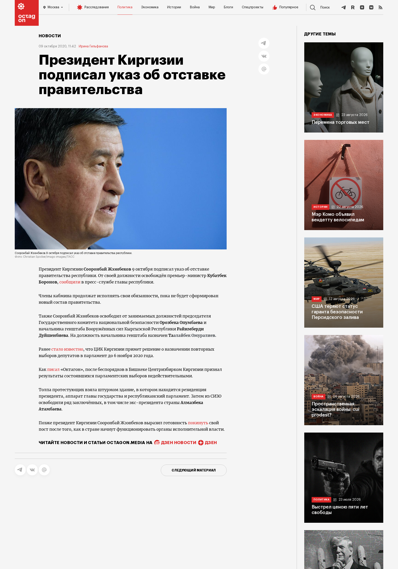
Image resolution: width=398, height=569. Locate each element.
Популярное (288, 7)
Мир (211, 7)
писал (53, 369)
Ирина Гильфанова (93, 46)
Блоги (228, 7)
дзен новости (178, 443)
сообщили (69, 282)
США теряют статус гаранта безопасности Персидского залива (337, 312)
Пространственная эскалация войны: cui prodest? (335, 409)
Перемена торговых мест (340, 122)
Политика (124, 7)
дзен (211, 443)
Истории (174, 7)
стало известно (67, 349)
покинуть (198, 422)
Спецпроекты (252, 7)
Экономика (149, 7)
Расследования (96, 7)
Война (195, 7)
